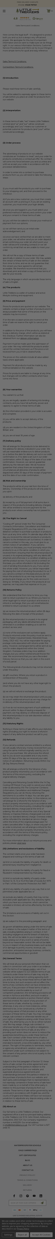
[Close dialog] (52, 604)
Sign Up (40, 632)
